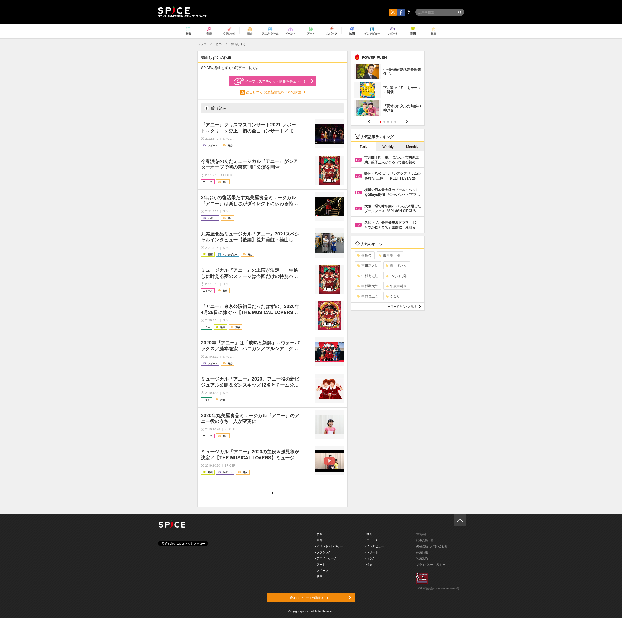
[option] (387, 90)
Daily (363, 146)
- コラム (370, 558)
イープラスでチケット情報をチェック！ (275, 81)
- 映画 (318, 576)
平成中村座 (398, 285)
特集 (219, 44)
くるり (395, 296)
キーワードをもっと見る (401, 306)
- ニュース (371, 540)
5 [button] (395, 122)
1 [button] (380, 122)
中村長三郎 (369, 296)
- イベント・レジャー (329, 546)
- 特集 (368, 564)
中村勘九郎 (398, 275)
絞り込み (218, 108)
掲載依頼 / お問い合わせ (432, 546)
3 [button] (388, 122)
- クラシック (323, 552)
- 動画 (368, 534)
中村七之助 (369, 275)
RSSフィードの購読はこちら (313, 597)
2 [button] (384, 122)
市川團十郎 (391, 255)
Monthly (412, 146)
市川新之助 (369, 265)
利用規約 (422, 558)
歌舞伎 (366, 255)
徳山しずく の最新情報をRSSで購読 (274, 91)
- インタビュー (374, 546)
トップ (202, 44)
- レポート (371, 552)
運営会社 (422, 534)
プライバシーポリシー (430, 564)
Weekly (388, 146)
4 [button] (391, 122)
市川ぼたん (398, 265)
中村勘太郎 (369, 285)
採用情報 (422, 552)
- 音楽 (318, 534)
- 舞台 (318, 540)
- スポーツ (321, 570)
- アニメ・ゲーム (326, 558)
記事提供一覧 (425, 540)
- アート (320, 564)
